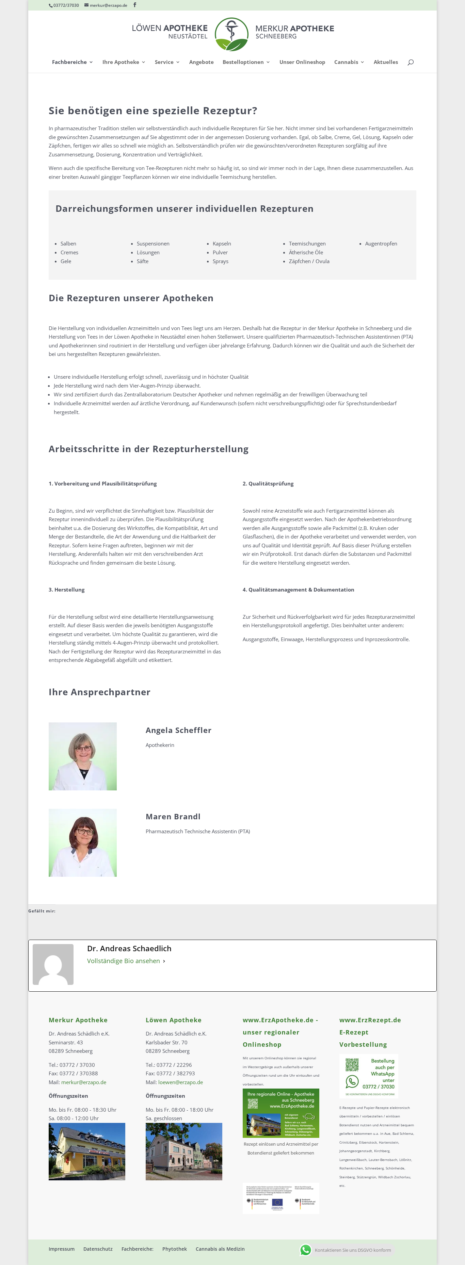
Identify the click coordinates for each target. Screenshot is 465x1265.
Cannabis (346, 62)
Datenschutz (98, 1249)
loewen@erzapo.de (180, 1082)
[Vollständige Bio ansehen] (164, 961)
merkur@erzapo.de (83, 1082)
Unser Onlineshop (302, 62)
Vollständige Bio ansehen (123, 961)
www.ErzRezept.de (370, 1020)
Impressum (62, 1249)
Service (164, 62)
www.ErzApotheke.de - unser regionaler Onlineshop (280, 1032)
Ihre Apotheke (120, 62)
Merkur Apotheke (78, 1020)
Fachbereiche (69, 62)
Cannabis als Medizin (220, 1249)
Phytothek (174, 1249)
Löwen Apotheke (174, 1020)
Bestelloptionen (243, 62)
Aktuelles (386, 62)
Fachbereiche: (138, 1249)
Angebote (201, 62)
